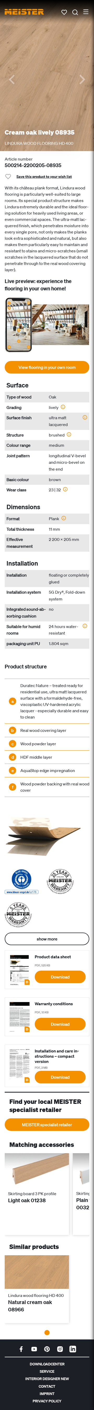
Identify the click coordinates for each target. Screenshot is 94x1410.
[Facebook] (21, 1349)
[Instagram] (60, 1349)
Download (60, 977)
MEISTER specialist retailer (47, 1124)
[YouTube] (34, 1349)
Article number (19, 159)
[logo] (24, 12)
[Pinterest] (47, 1349)
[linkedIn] (72, 1349)
